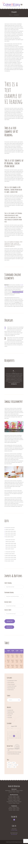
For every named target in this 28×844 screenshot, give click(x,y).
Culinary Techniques (12, 686)
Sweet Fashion (11, 689)
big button (9, 621)
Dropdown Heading (9, 592)
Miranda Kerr (14, 384)
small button (9, 627)
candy (14, 762)
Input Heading (8, 583)
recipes (9, 766)
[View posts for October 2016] (8, 726)
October (10, 710)
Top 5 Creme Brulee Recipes (13, 753)
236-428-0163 (14, 834)
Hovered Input (8, 602)
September (11, 712)
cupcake (15, 764)
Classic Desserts (11, 684)
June (10, 717)
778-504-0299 (14, 830)
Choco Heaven (11, 682)
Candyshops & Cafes (12, 680)
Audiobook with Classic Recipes (14, 752)
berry (9, 762)
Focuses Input (7, 610)
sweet (14, 766)
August (10, 713)
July (9, 715)
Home (10, 14)
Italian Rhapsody (11, 687)
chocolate (10, 764)
